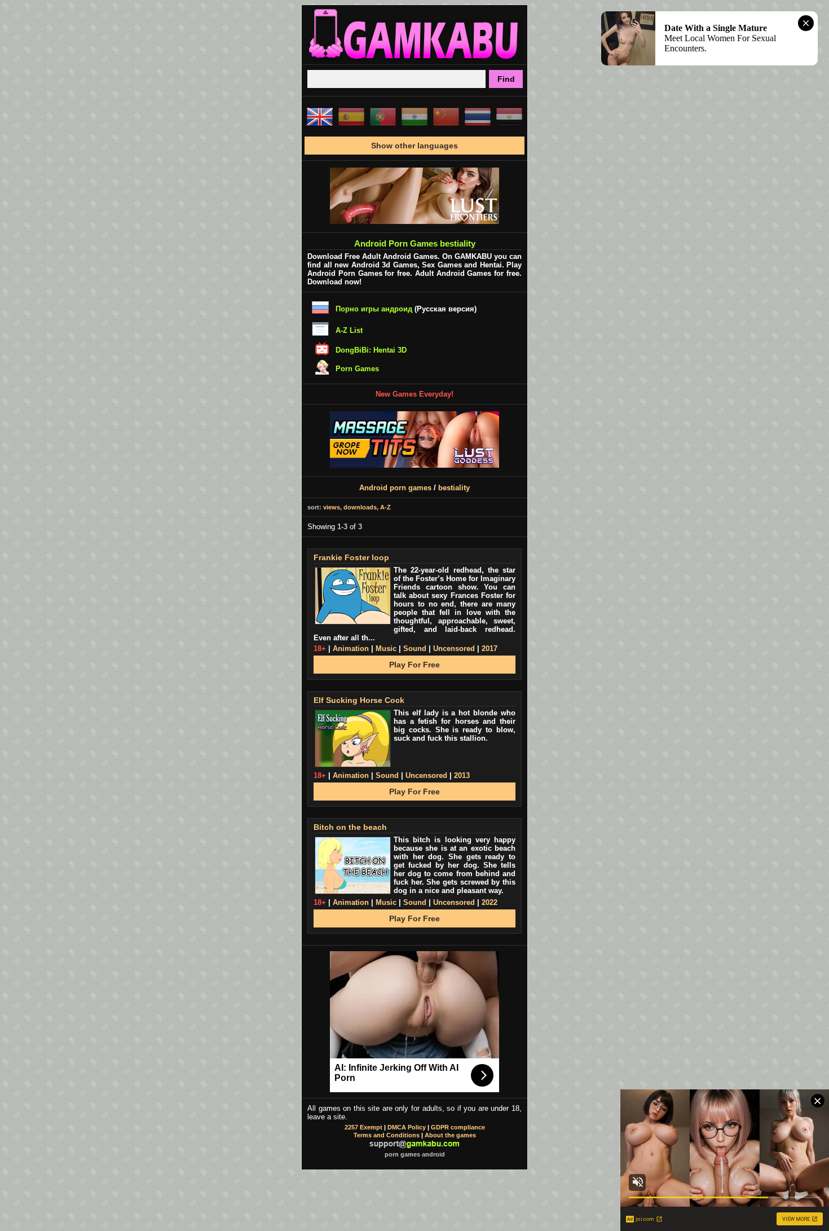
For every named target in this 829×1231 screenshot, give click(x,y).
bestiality (454, 487)
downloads (360, 507)
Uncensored (454, 648)
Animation (351, 648)
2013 (462, 775)
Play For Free (414, 664)
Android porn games (395, 487)
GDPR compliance (458, 1127)
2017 (489, 648)
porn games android (415, 1154)
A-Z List (349, 330)
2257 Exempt (363, 1127)
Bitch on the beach (350, 827)
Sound (414, 648)
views (331, 507)
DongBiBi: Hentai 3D (371, 350)
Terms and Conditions (387, 1135)
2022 (489, 902)
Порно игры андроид (374, 309)
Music (386, 648)
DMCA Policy (406, 1127)
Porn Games (357, 368)
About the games (450, 1135)
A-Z (385, 507)
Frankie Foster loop (351, 557)
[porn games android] (414, 59)
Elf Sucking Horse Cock (359, 700)
